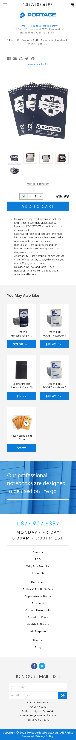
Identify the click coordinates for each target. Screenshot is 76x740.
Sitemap (38, 640)
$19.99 (22, 396)
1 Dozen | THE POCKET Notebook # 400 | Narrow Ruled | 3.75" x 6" (54, 334)
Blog (38, 647)
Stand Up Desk (38, 617)
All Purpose (38, 631)
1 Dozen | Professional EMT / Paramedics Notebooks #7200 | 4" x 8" (21, 334)
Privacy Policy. (45, 736)
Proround (38, 603)
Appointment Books (38, 596)
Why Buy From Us (38, 566)
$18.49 (54, 344)
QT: (23, 196)
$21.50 (21, 344)
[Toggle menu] (5, 5)
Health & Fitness (38, 624)
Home (22, 25)
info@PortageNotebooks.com (38, 715)
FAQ (38, 559)
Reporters (38, 582)
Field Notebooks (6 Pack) (22, 437)
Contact (38, 552)
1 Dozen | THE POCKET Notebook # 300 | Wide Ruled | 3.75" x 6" (54, 386)
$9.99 (21, 448)
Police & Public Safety (44, 25)
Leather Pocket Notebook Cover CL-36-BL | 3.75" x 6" (21, 386)
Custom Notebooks (38, 610)
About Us (38, 573)
